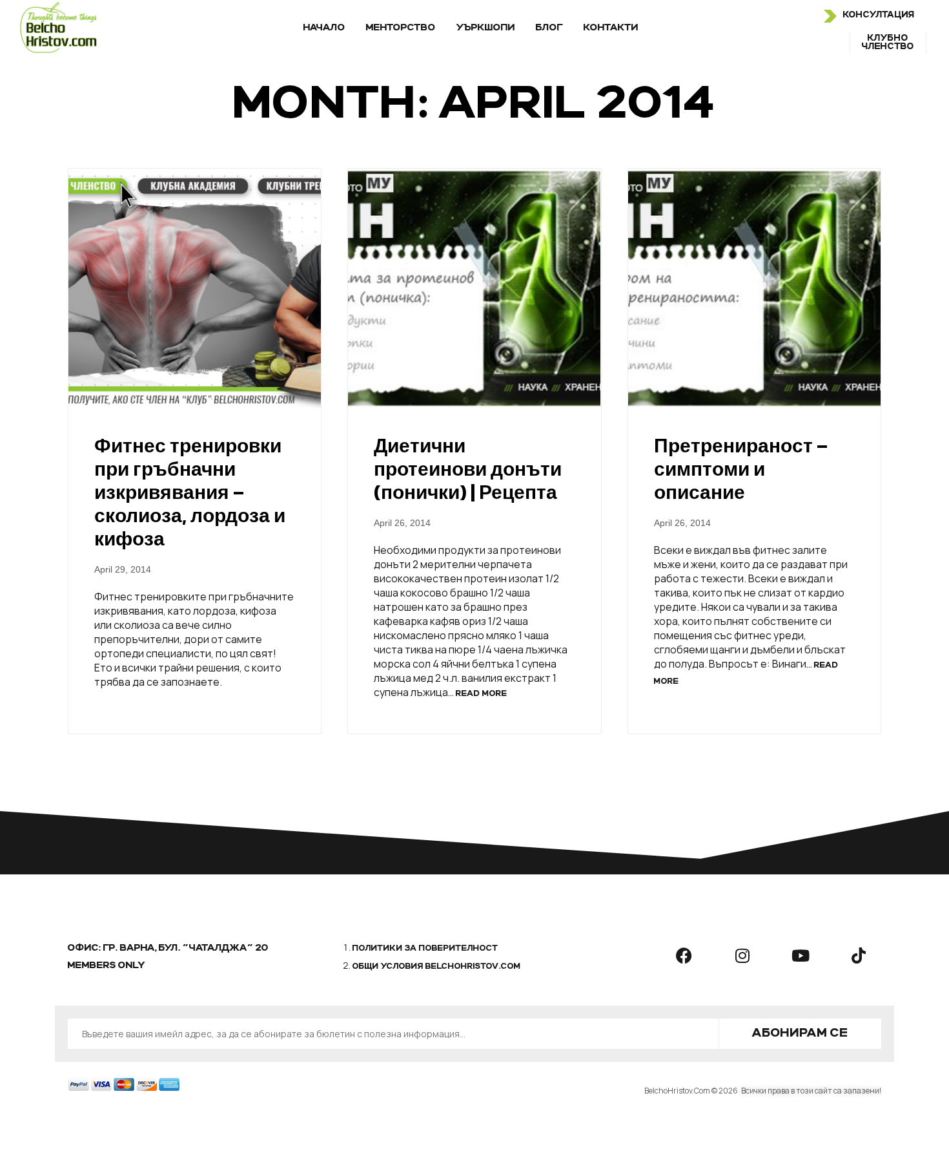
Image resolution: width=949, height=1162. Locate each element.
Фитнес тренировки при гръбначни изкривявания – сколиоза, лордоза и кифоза (189, 492)
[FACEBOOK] (684, 955)
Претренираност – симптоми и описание (741, 469)
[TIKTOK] (858, 955)
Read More (481, 694)
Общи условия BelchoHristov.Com (436, 967)
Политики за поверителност (425, 949)
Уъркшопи (485, 27)
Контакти (611, 27)
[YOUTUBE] (800, 955)
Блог (549, 27)
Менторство (401, 27)
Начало (324, 27)
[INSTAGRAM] (742, 955)
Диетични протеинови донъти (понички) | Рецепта (468, 469)
